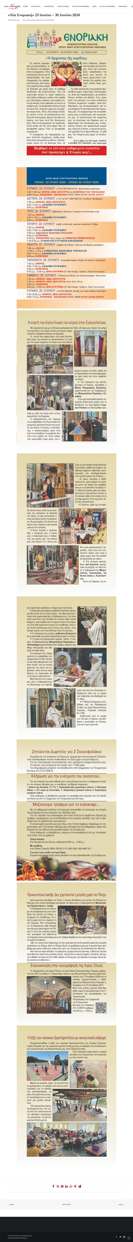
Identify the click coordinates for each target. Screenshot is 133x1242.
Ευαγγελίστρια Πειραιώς (33, 20)
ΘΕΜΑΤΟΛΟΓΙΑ (36, 6)
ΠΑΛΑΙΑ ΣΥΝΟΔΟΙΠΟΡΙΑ (107, 6)
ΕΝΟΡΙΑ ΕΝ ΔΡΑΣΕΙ (63, 6)
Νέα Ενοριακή (48, 20)
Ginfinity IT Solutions (21, 1238)
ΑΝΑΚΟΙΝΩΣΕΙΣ (49, 6)
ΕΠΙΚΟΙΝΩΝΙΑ (123, 6)
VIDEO (94, 6)
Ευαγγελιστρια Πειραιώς (80, 6)
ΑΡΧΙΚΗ (25, 6)
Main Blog (66, 1204)
